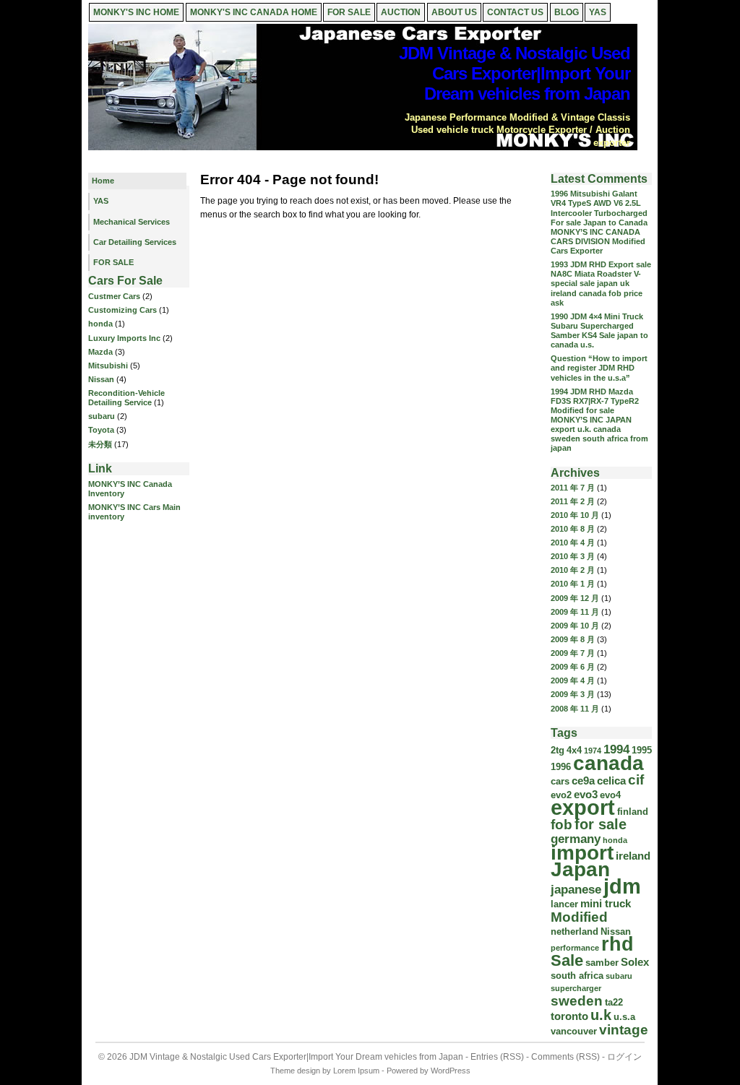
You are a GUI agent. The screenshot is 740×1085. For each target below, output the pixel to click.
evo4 (610, 795)
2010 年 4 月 (573, 542)
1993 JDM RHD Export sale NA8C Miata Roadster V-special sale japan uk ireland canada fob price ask (601, 283)
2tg (557, 750)
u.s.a (624, 1016)
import (582, 853)
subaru (101, 416)
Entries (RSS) (497, 1057)
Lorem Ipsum (356, 1070)
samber (602, 962)
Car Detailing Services (134, 242)
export (583, 807)
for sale (601, 824)
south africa (577, 975)
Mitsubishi (108, 365)
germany (576, 838)
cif (636, 779)
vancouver (574, 1031)
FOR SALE (349, 12)
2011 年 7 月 (573, 487)
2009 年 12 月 (575, 598)
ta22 (614, 1002)
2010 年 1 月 (573, 583)
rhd (617, 944)
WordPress (450, 1070)
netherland (574, 931)
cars (560, 781)
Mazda (100, 351)
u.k (600, 1015)
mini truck (605, 903)
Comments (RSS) (565, 1057)
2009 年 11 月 (575, 612)
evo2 (561, 795)
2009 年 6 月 (573, 666)
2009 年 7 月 (573, 653)
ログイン (624, 1057)
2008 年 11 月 (575, 708)
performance (575, 947)
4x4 (574, 750)
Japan (580, 869)
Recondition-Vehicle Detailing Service (126, 398)
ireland (633, 856)
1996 (561, 766)
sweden (577, 1000)
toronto (569, 1016)
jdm (622, 886)
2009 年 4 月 (573, 680)
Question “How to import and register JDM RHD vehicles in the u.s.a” (599, 367)
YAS (100, 200)
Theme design (295, 1070)
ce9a (583, 780)
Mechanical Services (131, 221)
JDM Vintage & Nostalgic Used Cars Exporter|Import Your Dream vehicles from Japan (514, 73)
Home (103, 180)
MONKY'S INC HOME (136, 12)
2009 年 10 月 (575, 625)
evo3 (586, 794)
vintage (623, 1029)
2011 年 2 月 (573, 501)
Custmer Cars (114, 296)
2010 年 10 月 (575, 515)
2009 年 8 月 (573, 639)
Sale (567, 960)
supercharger (576, 988)
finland (632, 811)
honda (100, 323)
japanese (576, 889)
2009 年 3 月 (573, 694)
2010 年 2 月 (573, 570)
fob (561, 824)
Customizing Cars (122, 310)
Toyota (101, 429)
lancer (564, 904)
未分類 (100, 444)
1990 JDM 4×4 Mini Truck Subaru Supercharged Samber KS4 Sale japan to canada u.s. (599, 330)
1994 (616, 749)
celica (611, 780)
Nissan (101, 379)
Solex (635, 962)
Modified (579, 917)
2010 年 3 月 (573, 556)
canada (608, 763)
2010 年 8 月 (573, 528)
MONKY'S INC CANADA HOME (253, 12)
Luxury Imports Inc (124, 338)
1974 (592, 750)
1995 (642, 750)
